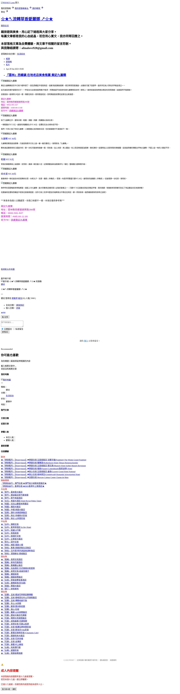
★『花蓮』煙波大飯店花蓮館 (13, 615)
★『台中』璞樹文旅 (10, 524)
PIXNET (71, 660)
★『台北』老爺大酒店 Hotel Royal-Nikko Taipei (21, 501)
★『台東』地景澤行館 (11, 647)
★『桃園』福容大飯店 (11, 507)
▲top (3, 312)
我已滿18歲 (6, 689)
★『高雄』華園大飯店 (11, 586)
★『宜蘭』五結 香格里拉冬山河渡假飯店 (19, 598)
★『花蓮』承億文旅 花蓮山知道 (15, 624)
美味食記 (20, 305)
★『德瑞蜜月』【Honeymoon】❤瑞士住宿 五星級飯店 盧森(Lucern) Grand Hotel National (38, 472)
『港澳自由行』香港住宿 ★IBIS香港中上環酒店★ (22, 486)
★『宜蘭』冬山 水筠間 (11, 603)
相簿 (8, 59)
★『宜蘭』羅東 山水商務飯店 (14, 612)
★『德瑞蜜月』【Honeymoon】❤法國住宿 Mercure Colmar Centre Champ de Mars (34, 477)
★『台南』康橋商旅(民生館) (13, 583)
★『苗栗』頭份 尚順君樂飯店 (14, 513)
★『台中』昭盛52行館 (11, 530)
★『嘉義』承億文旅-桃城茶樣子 (15, 571)
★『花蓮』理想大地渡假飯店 (13, 618)
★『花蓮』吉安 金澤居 (11, 642)
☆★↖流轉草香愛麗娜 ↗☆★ (27, 19)
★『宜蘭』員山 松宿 (10, 609)
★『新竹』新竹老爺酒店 (12, 498)
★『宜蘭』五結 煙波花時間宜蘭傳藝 (17, 595)
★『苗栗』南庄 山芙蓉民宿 (13, 518)
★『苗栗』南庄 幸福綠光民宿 (14, 515)
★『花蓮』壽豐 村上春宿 (12, 644)
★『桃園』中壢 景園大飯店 (13, 510)
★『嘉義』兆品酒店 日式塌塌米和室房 (18, 568)
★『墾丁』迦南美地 (10, 589)
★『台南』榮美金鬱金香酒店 (13, 580)
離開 (14, 689)
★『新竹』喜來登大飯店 (12, 492)
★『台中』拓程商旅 (10, 533)
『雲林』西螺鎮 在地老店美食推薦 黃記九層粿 (36, 75)
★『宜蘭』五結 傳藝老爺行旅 (14, 600)
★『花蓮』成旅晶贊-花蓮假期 (14, 621)
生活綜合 (21, 54)
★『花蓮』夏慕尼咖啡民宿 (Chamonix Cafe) (19, 633)
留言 (20, 298)
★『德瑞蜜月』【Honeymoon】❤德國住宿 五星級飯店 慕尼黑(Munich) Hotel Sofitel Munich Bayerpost (43, 466)
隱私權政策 (104, 660)
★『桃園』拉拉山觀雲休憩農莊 (14, 504)
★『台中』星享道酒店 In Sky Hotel (16, 527)
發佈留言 (5, 332)
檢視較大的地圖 (8, 269)
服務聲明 (113, 660)
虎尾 (18, 308)
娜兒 (3, 284)
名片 (8, 65)
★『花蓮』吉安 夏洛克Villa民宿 (15, 630)
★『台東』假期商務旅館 (12, 653)
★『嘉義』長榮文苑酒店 (12, 559)
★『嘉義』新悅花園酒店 (12, 562)
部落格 (9, 62)
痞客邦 (15, 298)
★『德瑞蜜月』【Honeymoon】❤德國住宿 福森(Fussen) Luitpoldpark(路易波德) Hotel (36, 469)
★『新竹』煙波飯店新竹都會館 (14, 495)
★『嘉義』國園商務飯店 (12, 577)
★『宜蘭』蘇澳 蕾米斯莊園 (13, 606)
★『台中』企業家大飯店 (12, 539)
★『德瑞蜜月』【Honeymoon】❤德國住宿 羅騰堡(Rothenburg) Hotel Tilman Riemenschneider (39, 463)
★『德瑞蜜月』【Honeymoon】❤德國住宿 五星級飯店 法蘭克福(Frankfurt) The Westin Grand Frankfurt (43, 460)
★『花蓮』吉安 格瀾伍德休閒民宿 (16, 627)
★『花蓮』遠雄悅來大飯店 (12, 636)
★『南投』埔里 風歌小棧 (12, 545)
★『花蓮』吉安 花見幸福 (12, 639)
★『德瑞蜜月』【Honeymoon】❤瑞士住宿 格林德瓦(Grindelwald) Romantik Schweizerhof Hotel (40, 474)
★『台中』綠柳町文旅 (11, 536)
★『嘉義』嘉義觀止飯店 (12, 565)
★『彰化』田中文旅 (10, 542)
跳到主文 (5, 26)
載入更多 (5, 317)
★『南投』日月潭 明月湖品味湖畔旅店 (18, 551)
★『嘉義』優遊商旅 (10, 574)
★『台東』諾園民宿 (10, 650)
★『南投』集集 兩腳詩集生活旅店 (16, 548)
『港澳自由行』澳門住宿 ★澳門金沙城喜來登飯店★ (24, 483)
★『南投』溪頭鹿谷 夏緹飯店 (14, 554)
